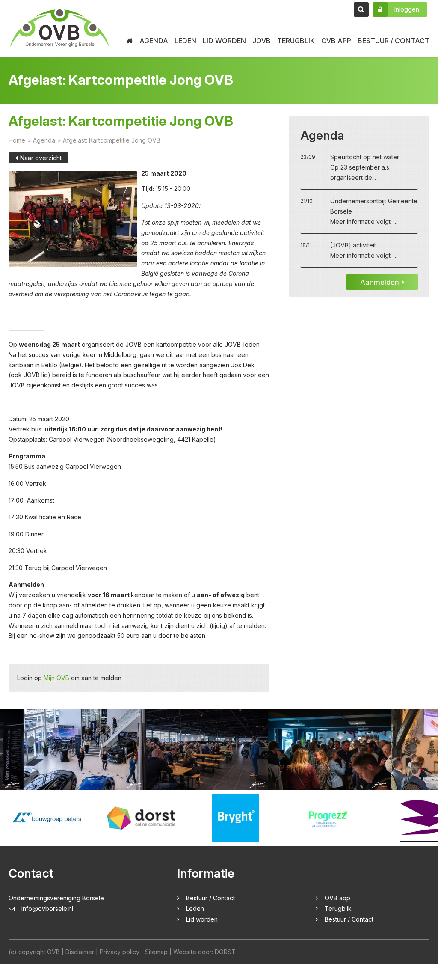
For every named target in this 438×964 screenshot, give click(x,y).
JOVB (261, 40)
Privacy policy (119, 951)
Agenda (153, 40)
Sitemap (156, 951)
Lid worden (224, 40)
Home (17, 140)
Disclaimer (79, 951)
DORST (225, 951)
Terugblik (296, 40)
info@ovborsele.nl (47, 908)
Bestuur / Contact (393, 40)
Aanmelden (379, 282)
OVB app (336, 40)
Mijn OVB (56, 677)
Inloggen (406, 9)
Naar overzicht (41, 157)
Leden (185, 40)
